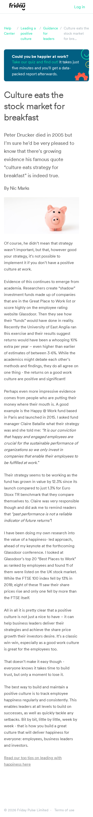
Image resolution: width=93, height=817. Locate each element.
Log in (79, 6)
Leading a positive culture (28, 33)
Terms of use (64, 810)
